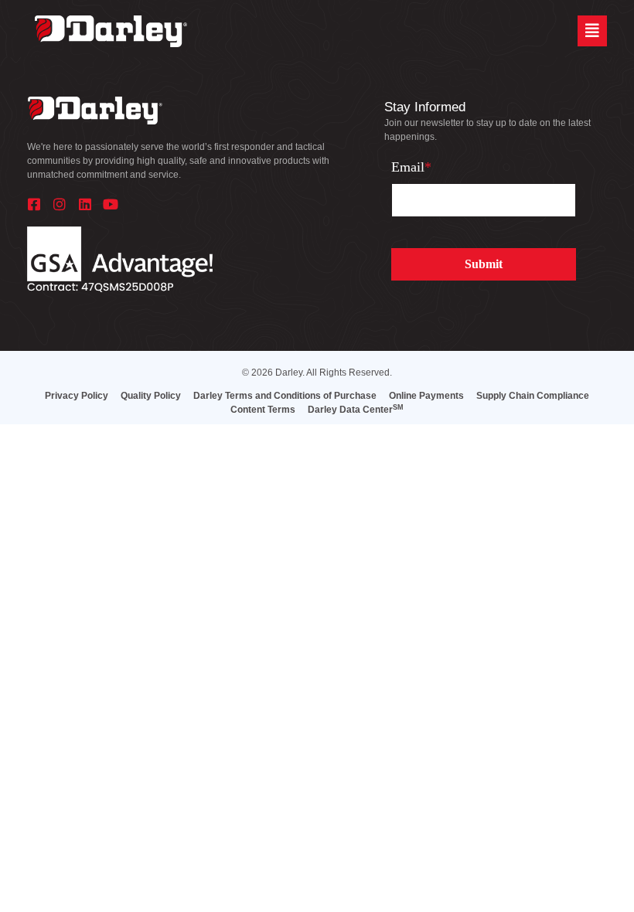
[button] (592, 30)
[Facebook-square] (34, 204)
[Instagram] (59, 204)
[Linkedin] (85, 204)
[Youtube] (111, 204)
